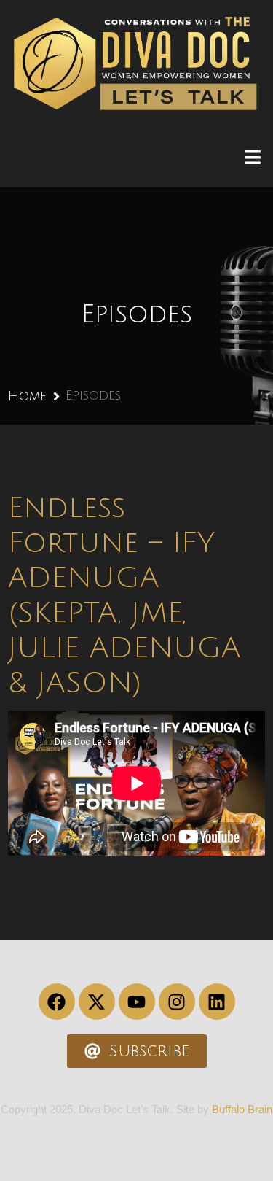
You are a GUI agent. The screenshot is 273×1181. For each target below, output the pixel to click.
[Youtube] (137, 1001)
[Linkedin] (217, 1001)
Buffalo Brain (242, 1109)
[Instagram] (177, 1001)
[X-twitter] (97, 1001)
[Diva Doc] (135, 63)
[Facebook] (57, 1001)
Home (27, 396)
